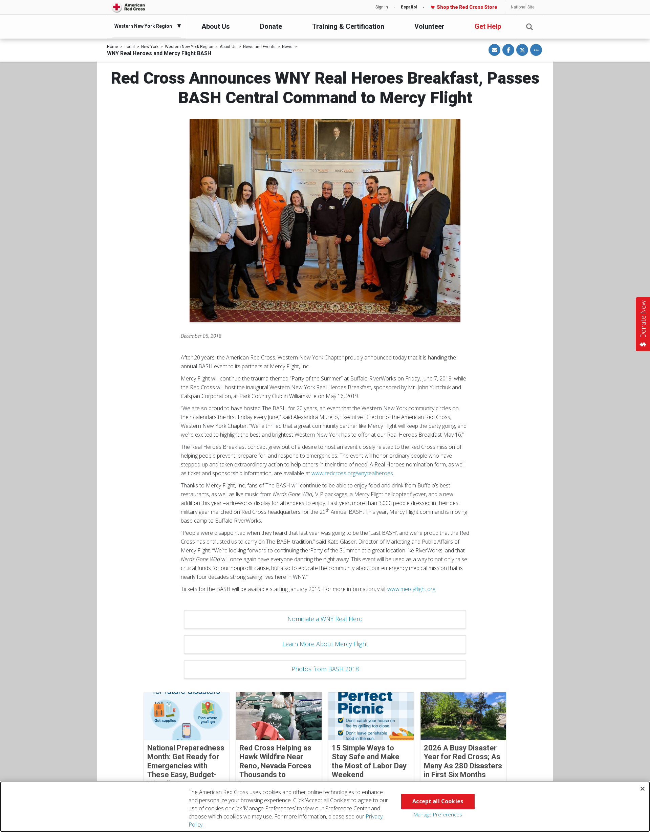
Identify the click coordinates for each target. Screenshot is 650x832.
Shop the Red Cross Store (467, 7)
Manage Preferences (438, 814)
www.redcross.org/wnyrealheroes (352, 473)
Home (112, 46)
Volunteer (429, 26)
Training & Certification (348, 26)
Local (130, 46)
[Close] (642, 788)
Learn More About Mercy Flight (325, 644)
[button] (529, 27)
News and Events (259, 46)
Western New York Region (189, 46)
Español (409, 7)
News (287, 46)
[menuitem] (144, 26)
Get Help (488, 26)
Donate (271, 26)
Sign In (381, 7)
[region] (325, 806)
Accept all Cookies (437, 801)
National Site (523, 7)
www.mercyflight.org (411, 589)
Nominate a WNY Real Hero (325, 619)
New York (149, 46)
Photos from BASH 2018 (325, 669)
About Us (215, 26)
